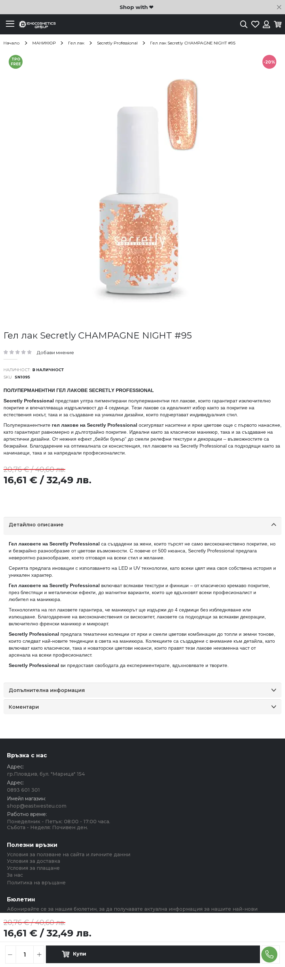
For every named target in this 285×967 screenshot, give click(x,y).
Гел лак (76, 42)
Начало (11, 42)
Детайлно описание (36, 525)
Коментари (24, 707)
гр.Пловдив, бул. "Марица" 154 (46, 774)
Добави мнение (55, 352)
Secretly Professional (117, 42)
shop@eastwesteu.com (36, 806)
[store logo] (36, 24)
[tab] (142, 526)
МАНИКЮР (44, 42)
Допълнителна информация (47, 690)
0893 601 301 (23, 790)
